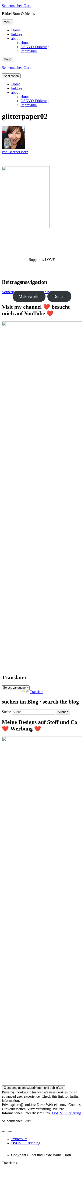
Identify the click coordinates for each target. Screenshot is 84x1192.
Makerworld (29, 296)
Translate (36, 692)
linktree (16, 34)
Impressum (29, 51)
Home (15, 30)
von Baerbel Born (15, 152)
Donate (59, 296)
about (15, 38)
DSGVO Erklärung (35, 47)
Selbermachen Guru (16, 6)
